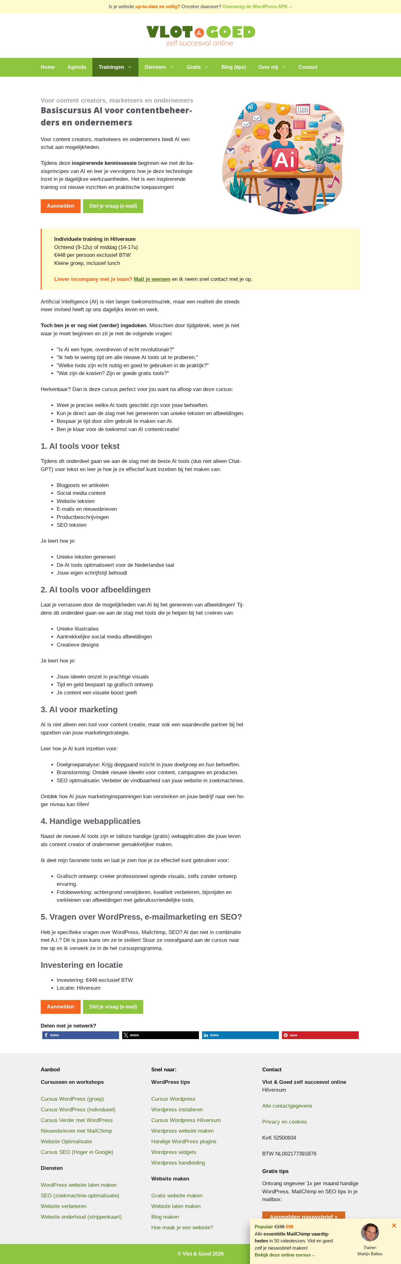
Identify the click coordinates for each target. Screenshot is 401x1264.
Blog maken (165, 1217)
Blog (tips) (233, 67)
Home (48, 67)
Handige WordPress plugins (183, 1142)
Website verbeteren (63, 1206)
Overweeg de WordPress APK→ (257, 6)
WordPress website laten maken (79, 1185)
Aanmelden (60, 206)
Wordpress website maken (182, 1131)
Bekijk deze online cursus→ (285, 1254)
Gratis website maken (176, 1196)
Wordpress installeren (177, 1110)
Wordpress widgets (173, 1152)
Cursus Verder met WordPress (77, 1120)
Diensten (155, 67)
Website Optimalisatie (66, 1142)
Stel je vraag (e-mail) (113, 206)
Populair (264, 1226)
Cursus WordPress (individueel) (78, 1110)
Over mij (268, 67)
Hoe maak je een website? (182, 1228)
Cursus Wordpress (173, 1099)
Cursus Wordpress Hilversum (186, 1120)
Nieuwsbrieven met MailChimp (76, 1131)
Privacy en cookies (284, 1122)
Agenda (76, 67)
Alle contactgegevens (287, 1106)
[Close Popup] (394, 1227)
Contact (308, 67)
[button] (80, 1035)
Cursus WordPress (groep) (72, 1099)
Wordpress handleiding (178, 1163)
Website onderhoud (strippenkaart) (81, 1217)
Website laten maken (175, 1206)
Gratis (194, 67)
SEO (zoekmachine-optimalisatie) (80, 1196)
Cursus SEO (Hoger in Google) (77, 1152)
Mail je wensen (152, 279)
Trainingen (111, 67)
